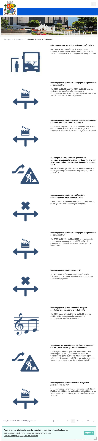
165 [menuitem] (89, 421)
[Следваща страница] (94, 421)
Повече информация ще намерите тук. (21, 435)
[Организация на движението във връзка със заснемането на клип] (25, 399)
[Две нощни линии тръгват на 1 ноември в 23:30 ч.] (25, 61)
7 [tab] (90, 31)
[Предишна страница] (53, 421)
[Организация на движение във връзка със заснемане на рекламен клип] (25, 99)
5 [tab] (85, 31)
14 (73, 421)
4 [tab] (83, 31)
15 (78, 421)
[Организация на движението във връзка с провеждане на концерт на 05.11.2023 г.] (25, 324)
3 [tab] (81, 31)
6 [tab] (88, 31)
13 (68, 421)
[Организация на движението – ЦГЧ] (25, 286)
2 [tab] (78, 31)
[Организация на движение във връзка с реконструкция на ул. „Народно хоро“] (25, 211)
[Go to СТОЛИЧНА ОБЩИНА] (10, 7)
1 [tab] (76, 31)
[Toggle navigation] (93, 4)
